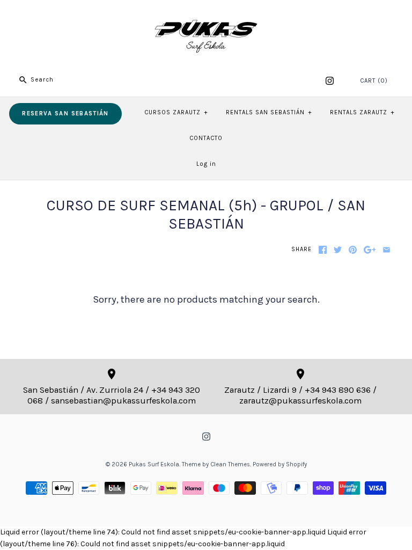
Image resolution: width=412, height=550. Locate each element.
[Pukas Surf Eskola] (206, 16)
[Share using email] (386, 250)
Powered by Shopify (280, 464)
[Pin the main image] (353, 250)
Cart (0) (374, 80)
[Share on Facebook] (323, 250)
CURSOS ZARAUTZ (176, 112)
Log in (206, 163)
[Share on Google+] (370, 250)
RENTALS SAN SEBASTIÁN (269, 112)
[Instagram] (330, 81)
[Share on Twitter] (338, 250)
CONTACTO (206, 138)
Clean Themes (230, 464)
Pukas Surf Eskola (154, 464)
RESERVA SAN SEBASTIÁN (65, 113)
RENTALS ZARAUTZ (362, 112)
